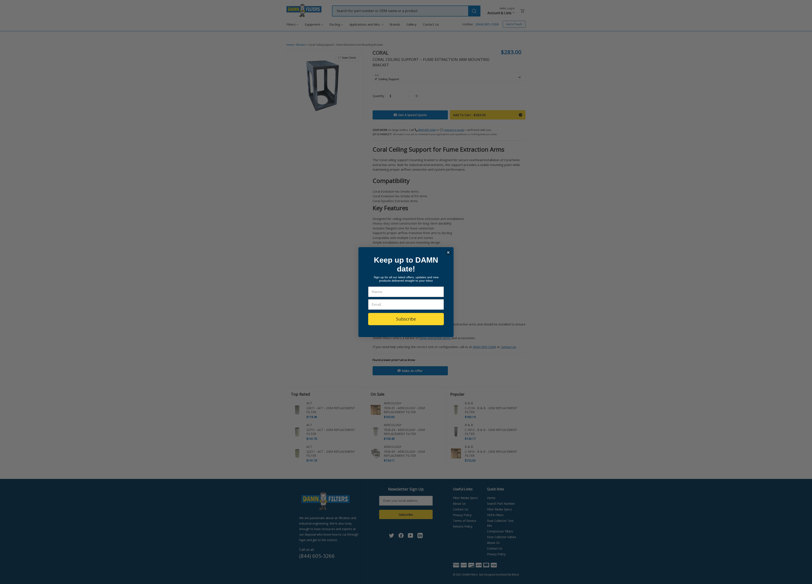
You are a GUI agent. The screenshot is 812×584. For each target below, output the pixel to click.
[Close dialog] (448, 252)
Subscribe (406, 319)
